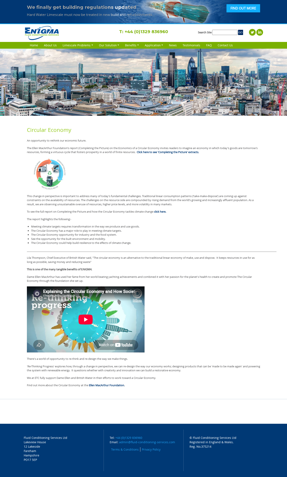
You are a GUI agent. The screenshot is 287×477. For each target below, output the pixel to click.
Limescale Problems (77, 45)
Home (34, 45)
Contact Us (225, 45)
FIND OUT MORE (243, 8)
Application (153, 45)
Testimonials (191, 45)
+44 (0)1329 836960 (146, 31)
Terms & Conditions (125, 449)
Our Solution (108, 45)
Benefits (130, 45)
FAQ (209, 45)
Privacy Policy (151, 449)
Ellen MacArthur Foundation (106, 385)
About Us (50, 45)
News (173, 45)
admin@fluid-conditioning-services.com (147, 442)
